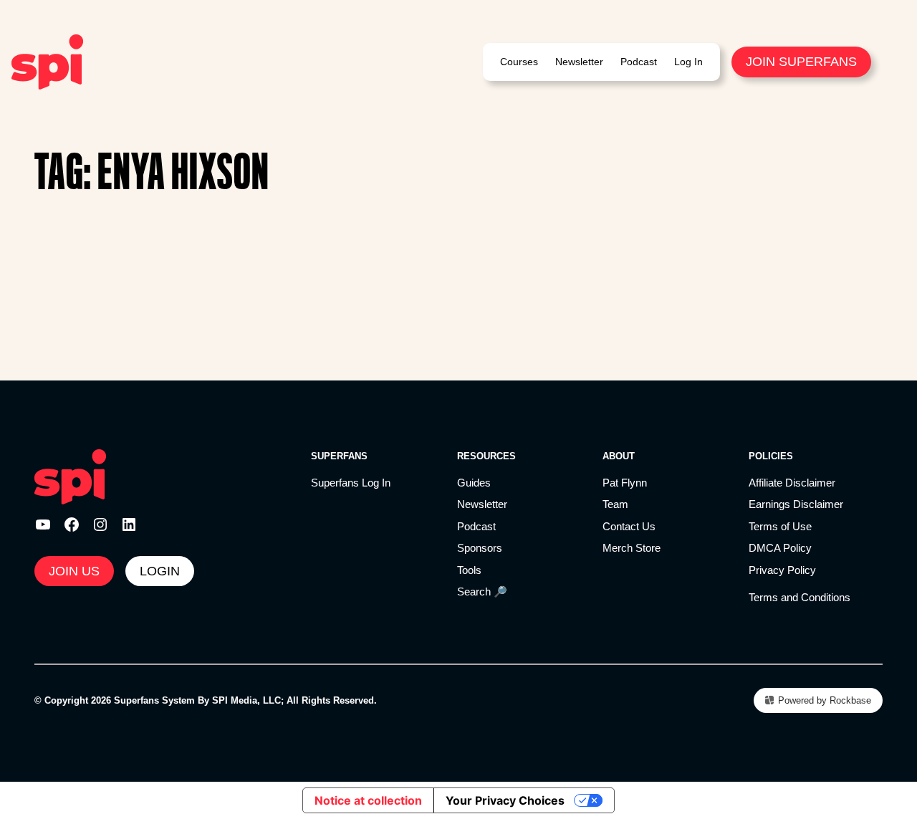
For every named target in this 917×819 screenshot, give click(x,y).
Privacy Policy (782, 570)
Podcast (476, 526)
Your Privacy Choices (505, 800)
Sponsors (479, 548)
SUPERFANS (339, 456)
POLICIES (771, 456)
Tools (469, 570)
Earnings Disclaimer (796, 504)
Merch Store (631, 548)
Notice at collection (368, 800)
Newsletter (482, 504)
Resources (486, 456)
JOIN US (74, 571)
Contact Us (629, 526)
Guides (474, 482)
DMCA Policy (780, 548)
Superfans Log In (350, 482)
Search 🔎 (482, 591)
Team (615, 504)
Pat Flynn (624, 482)
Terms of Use (780, 526)
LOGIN (160, 571)
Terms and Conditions (799, 597)
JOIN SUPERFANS (801, 61)
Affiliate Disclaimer (792, 482)
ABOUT (618, 456)
